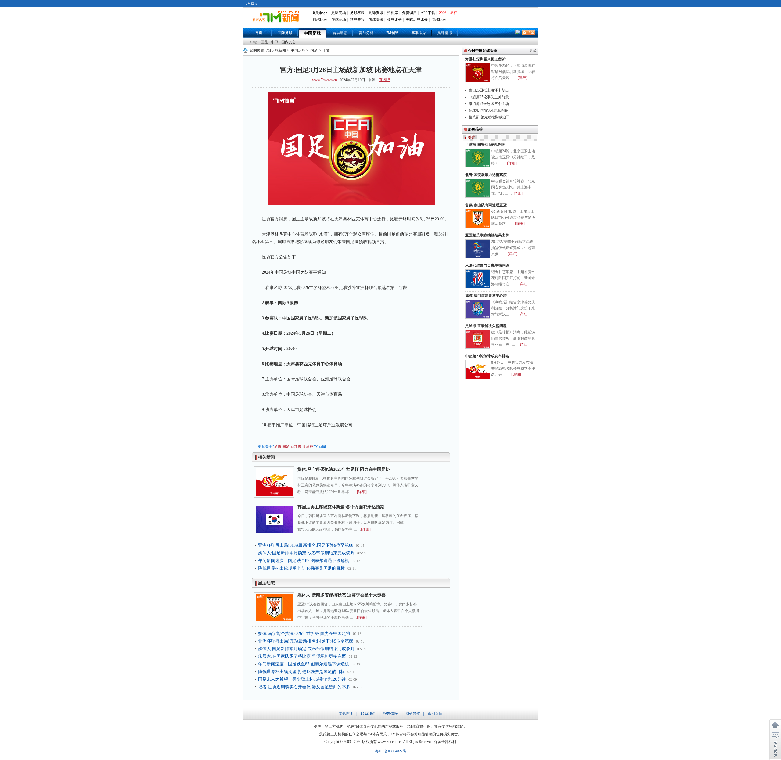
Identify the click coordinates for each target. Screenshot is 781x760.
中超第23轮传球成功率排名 (487, 356)
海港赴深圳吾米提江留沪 (485, 59)
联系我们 (368, 713)
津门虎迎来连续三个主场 (489, 104)
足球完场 (338, 13)
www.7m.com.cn (324, 80)
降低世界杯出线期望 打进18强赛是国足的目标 (301, 568)
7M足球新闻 (276, 50)
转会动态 (340, 33)
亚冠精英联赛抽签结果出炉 (487, 235)
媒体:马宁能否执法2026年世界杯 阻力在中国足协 (343, 469)
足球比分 (320, 13)
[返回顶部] (775, 724)
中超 (253, 42)
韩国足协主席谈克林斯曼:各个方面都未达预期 (340, 507)
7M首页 (252, 4)
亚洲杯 (307, 447)
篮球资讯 (376, 19)
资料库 (392, 13)
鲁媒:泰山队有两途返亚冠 (486, 205)
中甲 (274, 42)
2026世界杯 (448, 13)
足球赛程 (357, 13)
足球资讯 (376, 13)
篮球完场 (338, 19)
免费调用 (409, 13)
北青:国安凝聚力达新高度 (486, 175)
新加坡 (295, 447)
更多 (533, 51)
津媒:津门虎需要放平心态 (486, 296)
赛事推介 (418, 33)
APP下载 (428, 13)
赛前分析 (366, 33)
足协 (277, 447)
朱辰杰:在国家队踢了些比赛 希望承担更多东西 (302, 656)
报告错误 (390, 713)
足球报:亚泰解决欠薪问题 (486, 326)
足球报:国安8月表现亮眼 (488, 110)
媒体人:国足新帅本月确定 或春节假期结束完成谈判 (306, 553)
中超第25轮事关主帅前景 (489, 97)
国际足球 (285, 33)
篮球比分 (320, 19)
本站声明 (346, 713)
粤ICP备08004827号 (390, 751)
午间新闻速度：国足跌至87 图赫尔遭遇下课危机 (303, 560)
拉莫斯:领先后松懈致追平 (489, 117)
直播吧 (384, 80)
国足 (264, 42)
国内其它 (288, 42)
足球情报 (444, 33)
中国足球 (312, 33)
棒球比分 (394, 19)
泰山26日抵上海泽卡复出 (489, 90)
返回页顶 (435, 713)
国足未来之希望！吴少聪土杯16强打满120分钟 (302, 679)
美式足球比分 (417, 19)
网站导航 (412, 713)
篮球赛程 (357, 19)
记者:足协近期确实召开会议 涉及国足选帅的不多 (304, 687)
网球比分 (439, 19)
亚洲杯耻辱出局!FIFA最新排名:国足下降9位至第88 (305, 545)
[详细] (362, 492)
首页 (258, 33)
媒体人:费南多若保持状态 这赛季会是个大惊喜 (341, 595)
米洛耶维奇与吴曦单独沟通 (487, 265)
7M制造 (392, 33)
